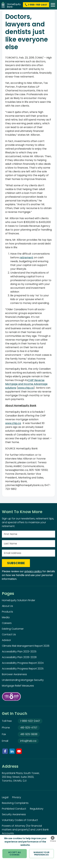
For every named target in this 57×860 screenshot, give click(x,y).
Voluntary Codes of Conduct (20, 820)
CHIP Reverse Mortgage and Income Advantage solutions (26, 384)
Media (6, 617)
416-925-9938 (28, 734)
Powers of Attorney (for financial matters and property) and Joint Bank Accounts (25, 829)
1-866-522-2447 (30, 721)
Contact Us (9, 634)
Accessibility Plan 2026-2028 (19, 657)
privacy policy (33, 571)
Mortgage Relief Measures (18, 685)
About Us (7, 606)
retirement (26, 257)
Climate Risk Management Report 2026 (25, 646)
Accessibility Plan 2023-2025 (19, 651)
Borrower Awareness (14, 674)
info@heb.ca (28, 741)
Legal (5, 797)
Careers (7, 623)
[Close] (52, 838)
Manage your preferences (41, 853)
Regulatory (36, 809)
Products (7, 611)
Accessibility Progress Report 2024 (23, 663)
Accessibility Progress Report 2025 (23, 668)
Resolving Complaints (15, 803)
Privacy (16, 797)
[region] (28, 847)
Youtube (19, 751)
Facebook (5, 751)
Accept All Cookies (14, 853)
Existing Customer (13, 629)
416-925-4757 (28, 727)
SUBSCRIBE (16, 563)
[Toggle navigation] (53, 4)
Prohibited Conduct (14, 809)
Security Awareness (14, 814)
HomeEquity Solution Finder (18, 600)
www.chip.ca (26, 388)
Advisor (6, 640)
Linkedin (12, 751)
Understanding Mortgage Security (23, 680)
